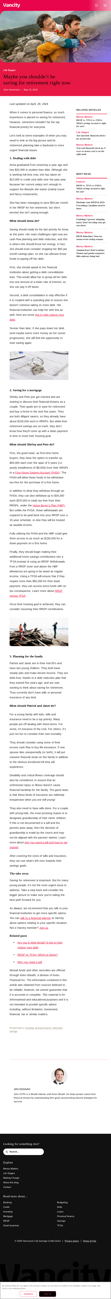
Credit (6, 1207)
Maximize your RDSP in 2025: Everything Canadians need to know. (90, 205)
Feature (80, 182)
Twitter (39, 1248)
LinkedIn (63, 1248)
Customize (28, 1294)
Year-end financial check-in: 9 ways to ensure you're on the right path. (90, 151)
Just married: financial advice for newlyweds (90, 137)
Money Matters (84, 117)
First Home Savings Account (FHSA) (37, 472)
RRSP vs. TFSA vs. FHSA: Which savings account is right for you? (91, 123)
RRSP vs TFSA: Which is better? (37, 954)
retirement (57, 1028)
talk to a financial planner (35, 918)
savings (13, 1031)
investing (29, 1028)
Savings (61, 1221)
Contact (7, 1187)
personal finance (43, 1028)
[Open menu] (105, 5)
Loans (60, 1212)
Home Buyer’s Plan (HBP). (49, 505)
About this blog (11, 1182)
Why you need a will (29, 962)
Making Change (11, 1178)
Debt (59, 1207)
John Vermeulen (11, 90)
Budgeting (62, 1202)
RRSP (6, 1221)
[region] (55, 1290)
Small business (11, 1225)
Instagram (55, 1248)
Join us (43, 927)
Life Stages (9, 70)
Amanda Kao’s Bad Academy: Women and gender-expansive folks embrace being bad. (90, 253)
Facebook (47, 1248)
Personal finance (65, 1216)
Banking (7, 1202)
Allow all (47, 1294)
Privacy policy (72, 1241)
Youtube (71, 1248)
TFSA (60, 1225)
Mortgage (8, 1216)
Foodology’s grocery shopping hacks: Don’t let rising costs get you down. (91, 222)
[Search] (96, 5)
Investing (7, 1212)
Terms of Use (89, 1241)
